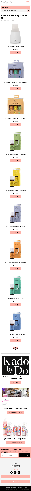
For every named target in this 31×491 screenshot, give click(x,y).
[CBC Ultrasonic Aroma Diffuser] (15, 33)
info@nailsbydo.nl (15, 481)
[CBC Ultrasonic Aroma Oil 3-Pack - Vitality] (15, 105)
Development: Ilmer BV (24, 489)
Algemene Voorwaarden (10, 487)
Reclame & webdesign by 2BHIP (12, 489)
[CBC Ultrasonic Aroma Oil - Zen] (15, 285)
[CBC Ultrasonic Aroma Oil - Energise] (15, 249)
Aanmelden (24, 455)
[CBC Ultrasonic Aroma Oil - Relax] (15, 213)
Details (15, 53)
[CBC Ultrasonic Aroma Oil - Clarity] (15, 321)
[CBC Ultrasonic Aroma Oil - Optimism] (15, 177)
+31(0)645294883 (15, 477)
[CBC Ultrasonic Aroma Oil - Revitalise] (15, 141)
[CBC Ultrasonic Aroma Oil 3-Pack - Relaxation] (15, 69)
